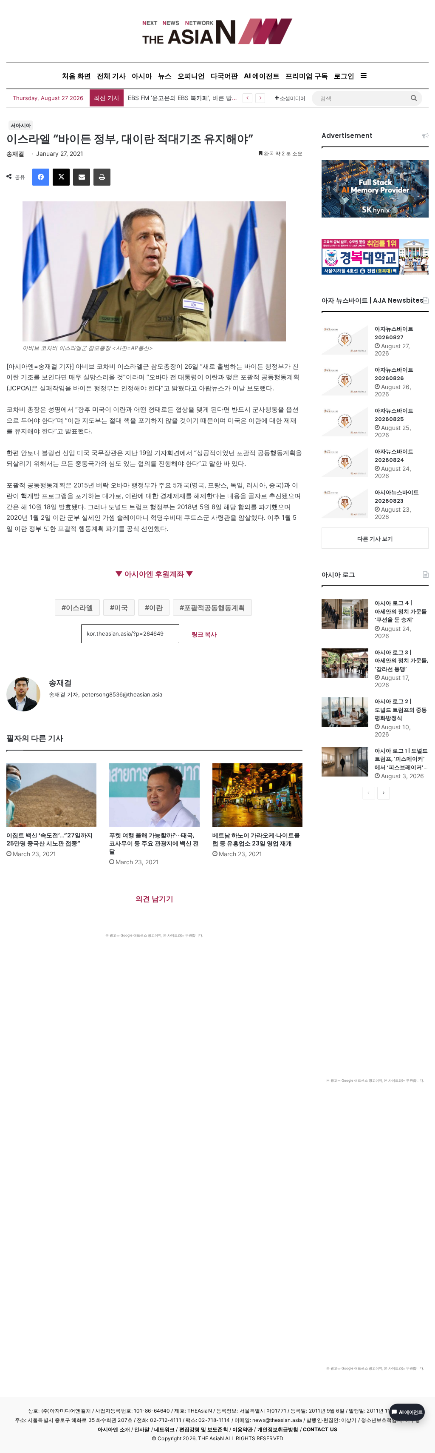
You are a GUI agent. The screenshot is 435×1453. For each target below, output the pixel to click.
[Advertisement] (154, 1001)
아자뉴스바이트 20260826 (394, 374)
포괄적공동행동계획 (214, 607)
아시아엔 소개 (114, 1429)
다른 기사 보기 (375, 538)
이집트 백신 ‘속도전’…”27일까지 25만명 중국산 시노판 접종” (49, 839)
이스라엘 (79, 607)
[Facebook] (40, 177)
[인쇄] (101, 177)
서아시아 (21, 125)
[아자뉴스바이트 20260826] (345, 380)
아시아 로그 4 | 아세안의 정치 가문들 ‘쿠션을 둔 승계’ (401, 611)
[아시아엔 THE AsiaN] (217, 31)
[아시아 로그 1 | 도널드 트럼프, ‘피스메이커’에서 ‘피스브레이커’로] (345, 762)
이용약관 (242, 1429)
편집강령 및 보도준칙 (203, 1429)
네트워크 (164, 1429)
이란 (156, 607)
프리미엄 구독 (306, 76)
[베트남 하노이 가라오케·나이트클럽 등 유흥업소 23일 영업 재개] (257, 795)
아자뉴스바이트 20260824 (394, 455)
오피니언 (191, 76)
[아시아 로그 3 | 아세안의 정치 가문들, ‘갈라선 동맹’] (345, 663)
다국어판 (224, 76)
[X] (61, 177)
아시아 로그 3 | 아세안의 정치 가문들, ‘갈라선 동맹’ (401, 660)
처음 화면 (76, 76)
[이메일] (81, 177)
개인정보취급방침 (278, 1429)
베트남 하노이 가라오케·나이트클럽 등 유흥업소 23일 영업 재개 (256, 839)
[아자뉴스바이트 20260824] (345, 462)
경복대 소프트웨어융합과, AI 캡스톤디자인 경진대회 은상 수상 (211, 97)
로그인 (344, 76)
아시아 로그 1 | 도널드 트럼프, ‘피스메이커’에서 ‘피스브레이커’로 (401, 759)
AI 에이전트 (262, 76)
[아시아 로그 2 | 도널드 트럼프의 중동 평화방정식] (345, 712)
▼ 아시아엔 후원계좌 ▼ (154, 574)
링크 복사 (204, 634)
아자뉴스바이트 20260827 (394, 333)
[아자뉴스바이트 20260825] (345, 421)
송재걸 (15, 153)
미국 (121, 607)
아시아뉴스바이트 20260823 (397, 496)
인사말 (142, 1429)
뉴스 (165, 76)
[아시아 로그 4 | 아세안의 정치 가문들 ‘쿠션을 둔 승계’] (345, 614)
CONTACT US (320, 1429)
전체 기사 (111, 76)
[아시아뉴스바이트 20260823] (345, 503)
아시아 (142, 76)
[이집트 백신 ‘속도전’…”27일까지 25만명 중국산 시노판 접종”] (51, 795)
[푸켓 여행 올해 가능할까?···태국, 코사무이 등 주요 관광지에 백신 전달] (154, 795)
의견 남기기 (154, 898)
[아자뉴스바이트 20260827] (345, 340)
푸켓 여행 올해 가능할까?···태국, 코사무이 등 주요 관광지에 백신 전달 (154, 843)
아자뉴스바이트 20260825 (394, 415)
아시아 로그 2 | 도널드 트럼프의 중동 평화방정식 (401, 709)
